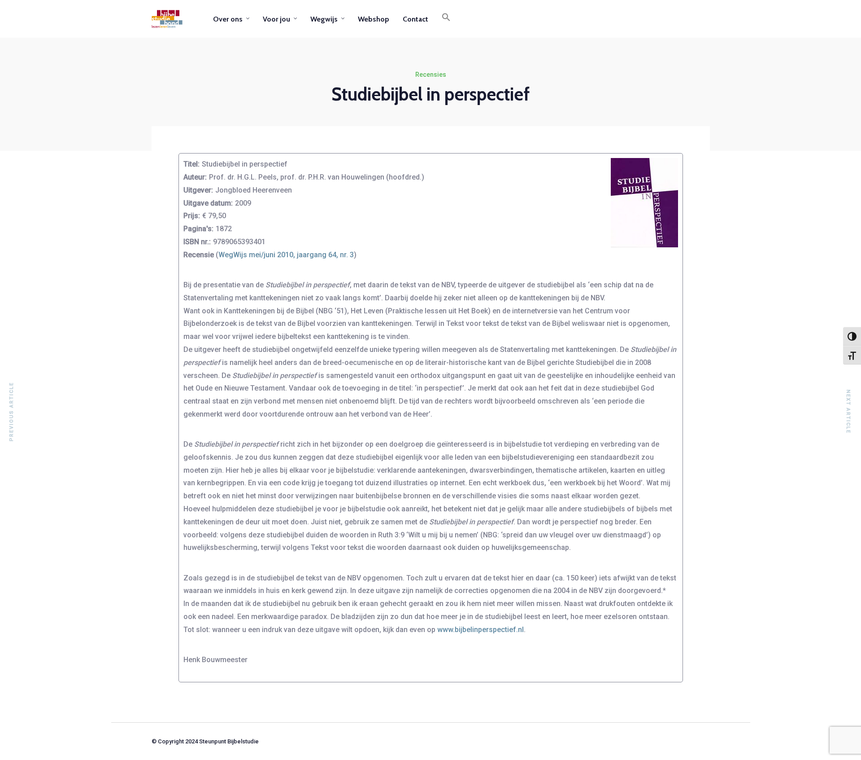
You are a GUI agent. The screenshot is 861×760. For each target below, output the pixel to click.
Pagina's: (198, 228)
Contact (415, 19)
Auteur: (195, 177)
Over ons (228, 19)
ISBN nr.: (197, 241)
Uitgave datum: (208, 203)
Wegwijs (324, 19)
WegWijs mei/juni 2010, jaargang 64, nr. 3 (286, 254)
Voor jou (276, 19)
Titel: (191, 164)
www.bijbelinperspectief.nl (479, 629)
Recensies (430, 74)
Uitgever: (198, 190)
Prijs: (191, 215)
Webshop (373, 19)
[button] (446, 19)
